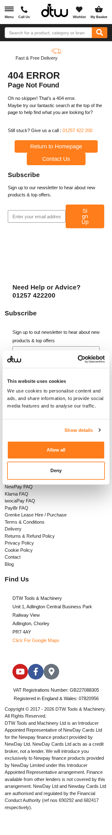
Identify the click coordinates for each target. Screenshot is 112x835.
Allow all (56, 449)
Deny (56, 470)
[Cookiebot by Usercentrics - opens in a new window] (79, 359)
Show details (78, 430)
